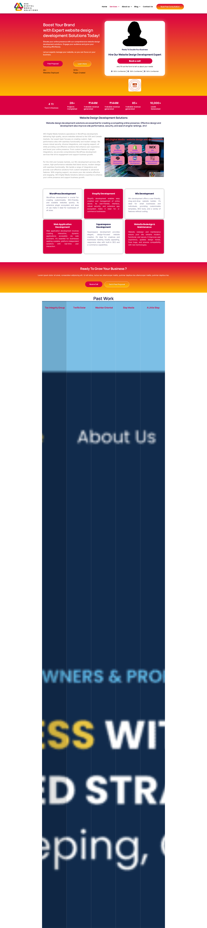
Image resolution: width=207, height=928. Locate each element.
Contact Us (148, 6)
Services (113, 6)
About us (126, 6)
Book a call (135, 61)
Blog (136, 6)
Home (104, 6)
